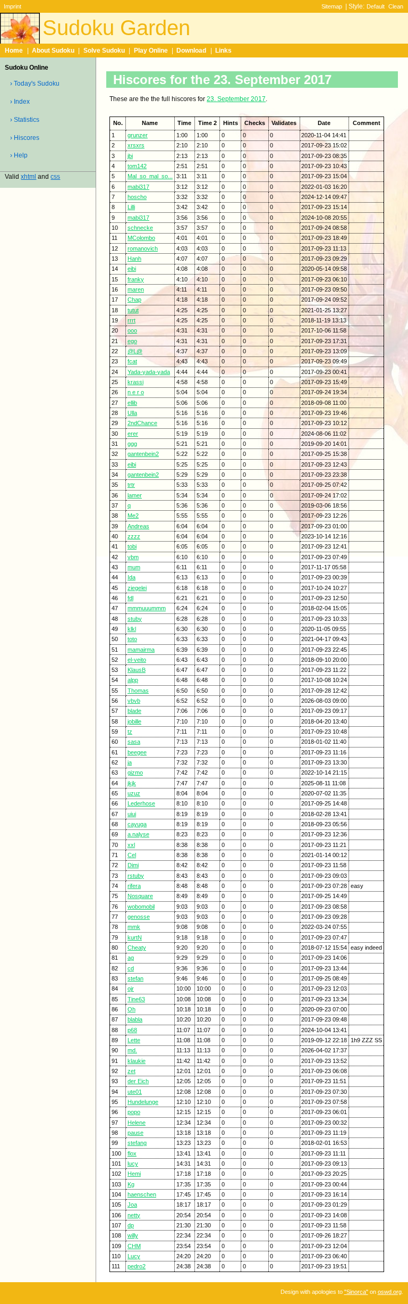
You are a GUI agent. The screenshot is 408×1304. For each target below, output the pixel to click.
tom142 (137, 166)
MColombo (141, 238)
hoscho (137, 197)
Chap (134, 299)
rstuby (136, 876)
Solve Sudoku (104, 50)
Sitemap (331, 6)
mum (134, 567)
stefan (135, 978)
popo (134, 1112)
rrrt (131, 320)
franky (136, 279)
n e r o (136, 392)
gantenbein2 (143, 454)
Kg (131, 1184)
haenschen (142, 1194)
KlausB (137, 670)
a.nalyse (138, 834)
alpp (133, 680)
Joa (132, 1204)
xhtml (28, 176)
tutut (133, 310)
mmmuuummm (147, 608)
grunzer (138, 135)
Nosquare (140, 896)
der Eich (138, 1081)
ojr (131, 988)
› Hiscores (24, 138)
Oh (131, 1009)
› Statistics (24, 119)
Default (376, 6)
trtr (131, 484)
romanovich (143, 248)
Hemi (134, 1173)
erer (133, 433)
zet (131, 1071)
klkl (132, 629)
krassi (135, 382)
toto (132, 639)
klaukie (137, 1061)
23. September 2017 (236, 99)
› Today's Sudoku (35, 83)
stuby (135, 619)
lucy (133, 1163)
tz (130, 731)
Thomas (138, 690)
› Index (20, 101)
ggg (132, 444)
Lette (134, 1040)
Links (223, 50)
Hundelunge (143, 1102)
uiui (132, 814)
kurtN (135, 937)
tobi (132, 546)
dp (131, 1225)
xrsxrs (136, 145)
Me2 (133, 515)
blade (134, 711)
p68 (132, 1030)
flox (132, 1153)
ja (130, 762)
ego (132, 341)
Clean (395, 6)
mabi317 (138, 187)
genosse (139, 916)
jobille (134, 721)
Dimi (133, 865)
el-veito (137, 660)
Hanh (134, 258)
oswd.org (390, 1292)
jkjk (132, 783)
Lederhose (141, 803)
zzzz (134, 536)
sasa (134, 741)
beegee (137, 752)
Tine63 (136, 999)
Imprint (12, 6)
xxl (131, 845)
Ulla (132, 413)
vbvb (134, 700)
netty (134, 1215)
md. (132, 1050)
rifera (134, 886)
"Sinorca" (356, 1292)
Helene (137, 1122)
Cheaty (137, 947)
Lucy (134, 1256)
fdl (130, 598)
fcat (132, 361)
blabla (135, 1019)
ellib (132, 403)
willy (133, 1235)
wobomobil (141, 906)
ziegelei (137, 588)
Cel (132, 855)
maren (136, 289)
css (55, 176)
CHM (134, 1246)
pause (135, 1132)
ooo (132, 330)
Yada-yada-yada (149, 372)
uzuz (134, 793)
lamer (135, 495)
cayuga (137, 824)
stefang (137, 1143)
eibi (132, 268)
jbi (130, 156)
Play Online (151, 50)
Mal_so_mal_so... (150, 176)
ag (131, 957)
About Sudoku (53, 50)
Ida (131, 577)
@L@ (135, 351)
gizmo (135, 772)
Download (191, 50)
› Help (19, 155)
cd (131, 968)
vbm (133, 557)
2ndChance (142, 423)
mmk (134, 927)
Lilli (131, 207)
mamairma (141, 649)
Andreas (138, 526)
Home (14, 50)
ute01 (135, 1092)
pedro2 (137, 1266)
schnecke (140, 228)
